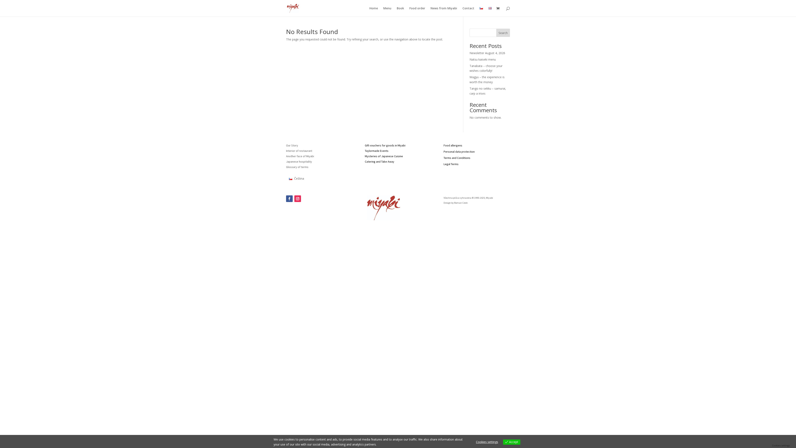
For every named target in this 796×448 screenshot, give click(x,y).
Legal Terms (451, 164)
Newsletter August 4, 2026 (487, 53)
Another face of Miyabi (300, 156)
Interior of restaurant (299, 151)
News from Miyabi (444, 8)
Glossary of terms (297, 167)
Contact (468, 8)
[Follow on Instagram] (297, 198)
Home (373, 8)
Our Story (292, 145)
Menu (387, 8)
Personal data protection (459, 151)
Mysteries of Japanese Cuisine (384, 156)
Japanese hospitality (299, 161)
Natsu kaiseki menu (483, 59)
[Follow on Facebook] (289, 198)
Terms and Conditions (457, 158)
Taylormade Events (376, 151)
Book (400, 8)
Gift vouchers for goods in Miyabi (385, 145)
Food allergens (453, 145)
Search (503, 33)
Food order (417, 8)
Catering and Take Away (379, 161)
